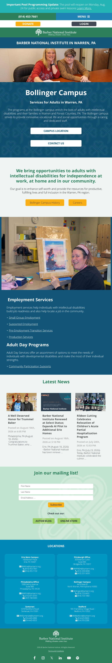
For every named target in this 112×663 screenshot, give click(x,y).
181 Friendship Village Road (82, 609)
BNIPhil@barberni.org (31, 593)
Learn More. (84, 8)
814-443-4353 (31, 620)
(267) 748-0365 (31, 598)
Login (84, 24)
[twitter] (52, 658)
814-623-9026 (83, 618)
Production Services (21, 337)
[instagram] (43, 658)
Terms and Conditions (56, 651)
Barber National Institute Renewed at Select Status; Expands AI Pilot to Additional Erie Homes (56, 402)
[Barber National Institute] (56, 32)
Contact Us (56, 143)
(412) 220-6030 (83, 571)
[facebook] (34, 658)
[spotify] (77, 658)
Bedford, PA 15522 (82, 611)
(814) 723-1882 (83, 595)
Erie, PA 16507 (30, 562)
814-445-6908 (31, 618)
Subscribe (56, 504)
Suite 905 (82, 562)
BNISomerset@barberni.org (31, 615)
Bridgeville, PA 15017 (82, 564)
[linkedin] (60, 658)
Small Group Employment (24, 317)
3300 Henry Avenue (30, 584)
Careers (77, 202)
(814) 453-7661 (28, 16)
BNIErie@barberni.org (31, 566)
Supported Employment (23, 324)
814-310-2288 (83, 620)
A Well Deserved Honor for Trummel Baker (22, 402)
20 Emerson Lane (82, 559)
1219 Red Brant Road (30, 609)
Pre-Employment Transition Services (31, 330)
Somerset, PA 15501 (29, 611)
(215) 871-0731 (31, 595)
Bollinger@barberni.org (84, 591)
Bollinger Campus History (45, 202)
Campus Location (56, 131)
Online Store (68, 520)
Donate (28, 24)
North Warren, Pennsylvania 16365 (82, 586)
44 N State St (82, 584)
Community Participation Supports (30, 366)
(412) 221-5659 (83, 573)
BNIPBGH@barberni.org (83, 568)
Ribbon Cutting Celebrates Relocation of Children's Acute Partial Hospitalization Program (90, 402)
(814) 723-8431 (83, 593)
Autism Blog (44, 520)
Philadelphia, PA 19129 (30, 588)
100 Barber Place (30, 559)
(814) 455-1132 (31, 571)
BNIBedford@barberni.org (83, 615)
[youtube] (69, 658)
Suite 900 (30, 586)
